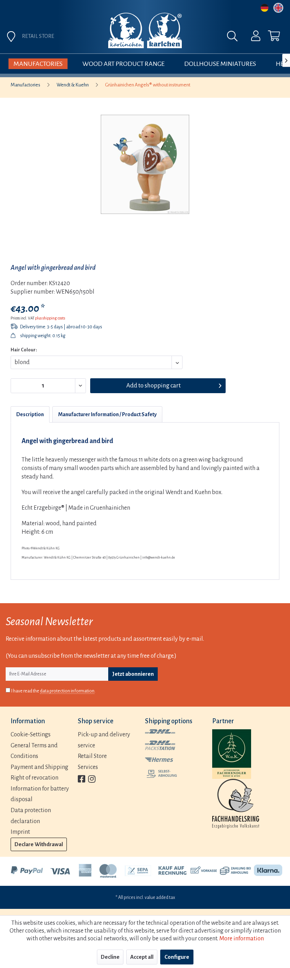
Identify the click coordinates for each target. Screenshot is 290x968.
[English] (278, 7)
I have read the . (53, 691)
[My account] (251, 37)
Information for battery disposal (40, 794)
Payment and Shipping (39, 767)
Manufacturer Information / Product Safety (107, 414)
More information (241, 938)
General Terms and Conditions (34, 751)
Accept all (141, 957)
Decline (110, 957)
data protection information (67, 691)
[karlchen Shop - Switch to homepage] (145, 30)
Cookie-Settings (31, 734)
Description (30, 414)
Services (88, 767)
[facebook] (81, 779)
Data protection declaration (31, 816)
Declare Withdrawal (38, 844)
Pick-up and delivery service (104, 740)
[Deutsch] (264, 7)
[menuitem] (251, 37)
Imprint (20, 832)
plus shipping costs (50, 318)
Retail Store (92, 756)
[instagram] (91, 779)
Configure (176, 957)
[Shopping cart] (268, 37)
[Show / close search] (234, 38)
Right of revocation (34, 778)
